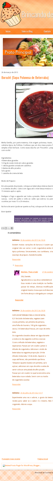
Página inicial (43, 459)
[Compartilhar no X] (8, 228)
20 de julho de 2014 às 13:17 (31, 393)
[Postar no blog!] (5, 228)
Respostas (19, 265)
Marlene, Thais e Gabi (29, 272)
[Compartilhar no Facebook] (12, 228)
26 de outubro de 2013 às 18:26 (32, 240)
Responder (16, 260)
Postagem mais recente (11, 459)
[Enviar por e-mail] (2, 228)
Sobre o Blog (27, 31)
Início (8, 31)
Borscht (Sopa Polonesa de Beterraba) (24, 77)
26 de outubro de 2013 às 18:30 (32, 311)
